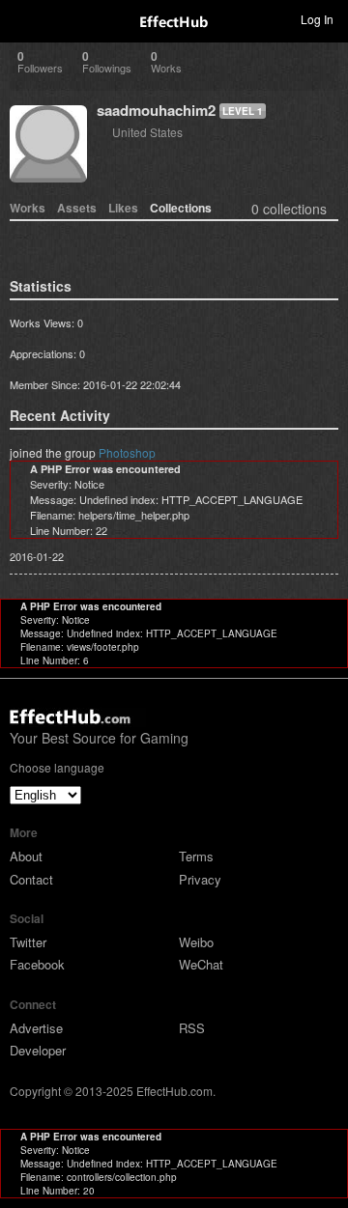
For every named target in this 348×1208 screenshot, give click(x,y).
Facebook (37, 964)
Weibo (196, 942)
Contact (31, 879)
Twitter (28, 942)
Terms (196, 856)
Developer (38, 1050)
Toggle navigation (23, 18)
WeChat (201, 964)
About (26, 856)
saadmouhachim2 (156, 110)
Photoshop (127, 452)
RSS (192, 1028)
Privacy (200, 879)
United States (147, 132)
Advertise (36, 1028)
